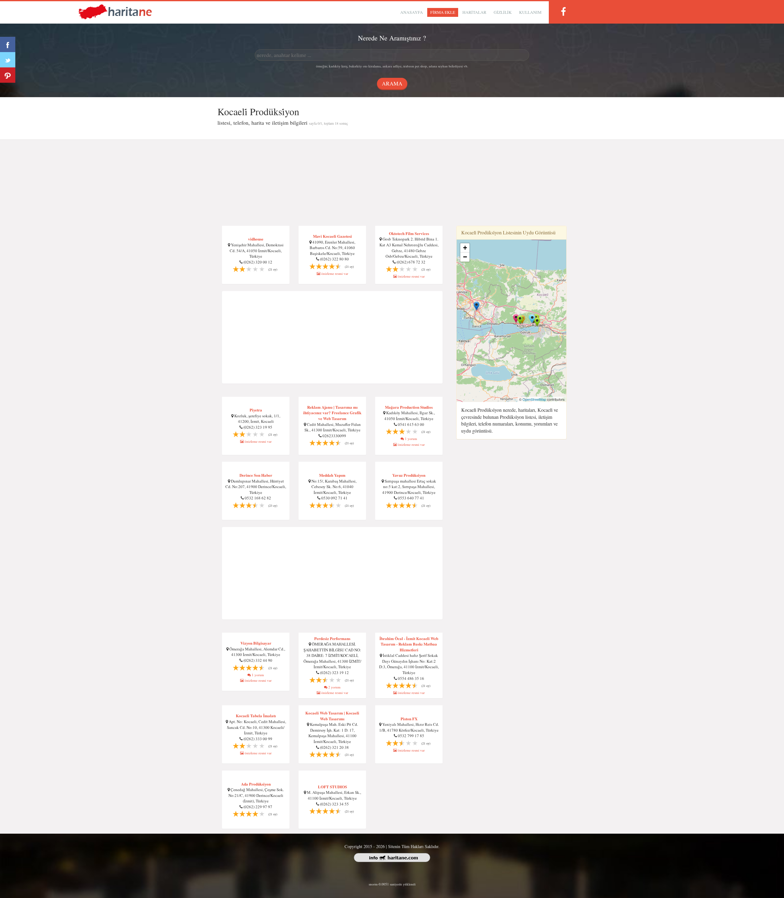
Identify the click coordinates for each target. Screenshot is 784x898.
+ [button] (465, 248)
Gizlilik (503, 12)
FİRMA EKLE (442, 12)
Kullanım (530, 12)
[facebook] (563, 11)
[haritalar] (115, 11)
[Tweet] (7, 59)
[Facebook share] (7, 44)
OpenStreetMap (534, 399)
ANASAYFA (411, 12)
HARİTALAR (474, 12)
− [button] (465, 257)
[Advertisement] (392, 183)
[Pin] (7, 75)
